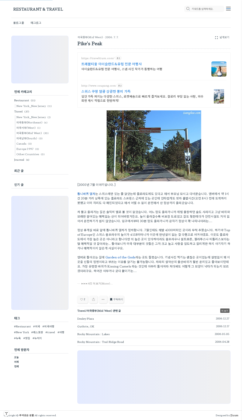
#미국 (36, 326)
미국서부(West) (28, 127)
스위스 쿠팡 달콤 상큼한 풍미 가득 (106, 91)
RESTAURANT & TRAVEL (38, 9)
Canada (24, 143)
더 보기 (224, 310)
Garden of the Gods (120, 257)
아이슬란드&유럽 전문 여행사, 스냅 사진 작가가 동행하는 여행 (121, 69)
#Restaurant (22, 326)
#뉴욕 (17, 338)
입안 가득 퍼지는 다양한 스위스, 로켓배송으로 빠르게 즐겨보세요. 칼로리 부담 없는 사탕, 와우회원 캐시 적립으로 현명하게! (142, 98)
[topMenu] (228, 8)
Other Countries (30, 154)
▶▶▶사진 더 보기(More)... (97, 283)
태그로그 (36, 23)
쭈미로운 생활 (26, 415)
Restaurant (24, 100)
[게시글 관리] (103, 299)
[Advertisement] (154, 377)
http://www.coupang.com (98, 85)
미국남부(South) (29, 138)
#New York (21, 332)
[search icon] (188, 9)
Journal (21, 159)
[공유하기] (93, 299)
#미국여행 (48, 326)
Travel (21, 111)
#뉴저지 (37, 338)
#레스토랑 (37, 332)
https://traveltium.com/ (98, 58)
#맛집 (26, 338)
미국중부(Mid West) (90, 37)
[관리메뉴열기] (6, 413)
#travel (50, 332)
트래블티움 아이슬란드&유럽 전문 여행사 (111, 63)
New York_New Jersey (34, 106)
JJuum (234, 415)
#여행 (60, 332)
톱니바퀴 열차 (86, 193)
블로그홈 (18, 23)
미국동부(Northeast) (31, 122)
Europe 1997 (27, 149)
